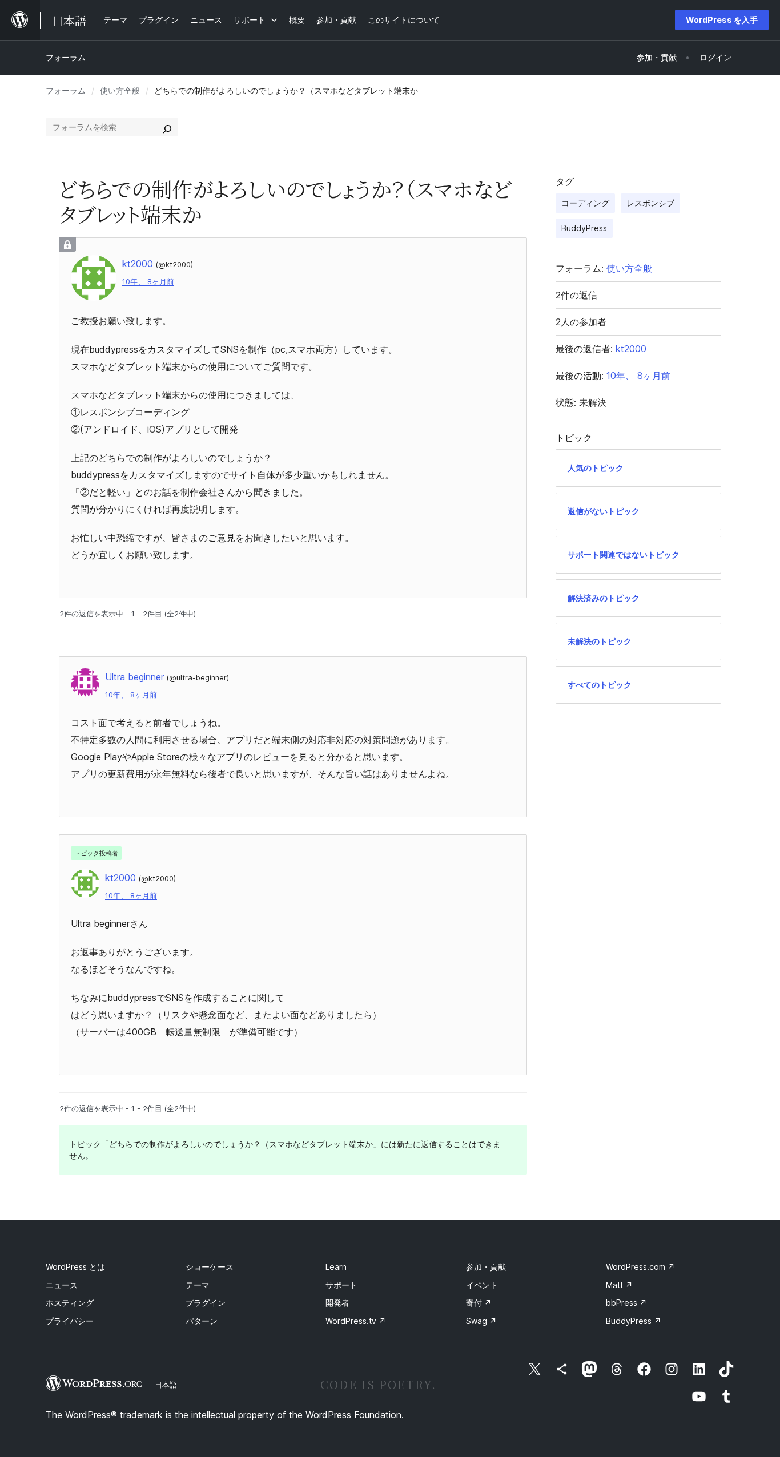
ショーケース (210, 1267)
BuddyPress (584, 228)
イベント (482, 1285)
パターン (202, 1321)
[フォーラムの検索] (167, 127)
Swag (481, 1321)
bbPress (626, 1302)
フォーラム (66, 57)
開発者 (337, 1302)
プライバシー (70, 1321)
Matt (619, 1285)
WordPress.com (640, 1267)
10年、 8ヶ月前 (148, 281)
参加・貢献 (486, 1267)
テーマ (198, 1285)
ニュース (62, 1285)
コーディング (585, 203)
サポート (341, 1285)
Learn (336, 1267)
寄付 (479, 1302)
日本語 (166, 1384)
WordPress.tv (355, 1321)
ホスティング (70, 1302)
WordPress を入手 (722, 20)
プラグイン (206, 1302)
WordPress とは (75, 1267)
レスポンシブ (650, 203)
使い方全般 (120, 90)
